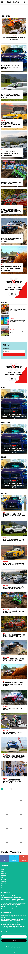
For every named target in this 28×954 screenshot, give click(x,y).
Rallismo (5, 706)
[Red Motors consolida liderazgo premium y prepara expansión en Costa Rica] (14, 58)
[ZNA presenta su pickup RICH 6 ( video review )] (5, 331)
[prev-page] (13, 42)
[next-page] (15, 42)
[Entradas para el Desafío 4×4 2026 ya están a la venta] (14, 173)
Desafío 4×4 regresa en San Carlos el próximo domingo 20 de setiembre (11, 239)
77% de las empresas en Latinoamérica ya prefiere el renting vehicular (9, 153)
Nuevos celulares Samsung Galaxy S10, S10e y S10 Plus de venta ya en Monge (17, 320)
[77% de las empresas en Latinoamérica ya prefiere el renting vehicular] (14, 145)
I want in (14, 940)
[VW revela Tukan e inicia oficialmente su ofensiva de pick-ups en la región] (14, 116)
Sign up (14, 354)
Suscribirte (23, 855)
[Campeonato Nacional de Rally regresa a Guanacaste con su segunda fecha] (14, 745)
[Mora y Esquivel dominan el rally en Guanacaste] (14, 697)
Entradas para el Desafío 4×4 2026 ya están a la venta (11, 183)
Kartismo (5, 730)
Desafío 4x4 (4, 235)
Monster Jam (14, 35)
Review (4, 537)
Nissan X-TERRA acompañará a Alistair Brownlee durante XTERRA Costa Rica (11, 211)
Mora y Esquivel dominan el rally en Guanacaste (13, 709)
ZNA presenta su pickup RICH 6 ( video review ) (17, 331)
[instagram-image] (7, 801)
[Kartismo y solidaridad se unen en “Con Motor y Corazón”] (14, 721)
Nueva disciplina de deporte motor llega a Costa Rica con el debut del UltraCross (11, 268)
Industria (3, 120)
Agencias (12, 329)
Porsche (5, 778)
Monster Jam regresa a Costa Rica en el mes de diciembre (14, 38)
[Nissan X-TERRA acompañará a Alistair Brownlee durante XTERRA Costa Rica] (14, 202)
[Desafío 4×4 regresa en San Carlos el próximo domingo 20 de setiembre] (14, 231)
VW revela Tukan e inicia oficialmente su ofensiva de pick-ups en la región (11, 124)
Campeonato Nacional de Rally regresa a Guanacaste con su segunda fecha (14, 756)
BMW (2, 63)
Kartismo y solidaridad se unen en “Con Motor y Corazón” (12, 732)
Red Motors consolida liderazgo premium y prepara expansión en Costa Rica (10, 67)
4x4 (2, 264)
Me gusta (5, 855)
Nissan (4, 633)
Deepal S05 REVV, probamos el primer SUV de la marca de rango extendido (11, 96)
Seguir (14, 855)
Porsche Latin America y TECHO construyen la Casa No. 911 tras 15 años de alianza (13, 781)
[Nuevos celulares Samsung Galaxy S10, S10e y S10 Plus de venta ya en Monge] (5, 320)
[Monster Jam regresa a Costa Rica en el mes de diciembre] (14, 26)
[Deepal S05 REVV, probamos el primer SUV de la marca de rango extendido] (14, 87)
